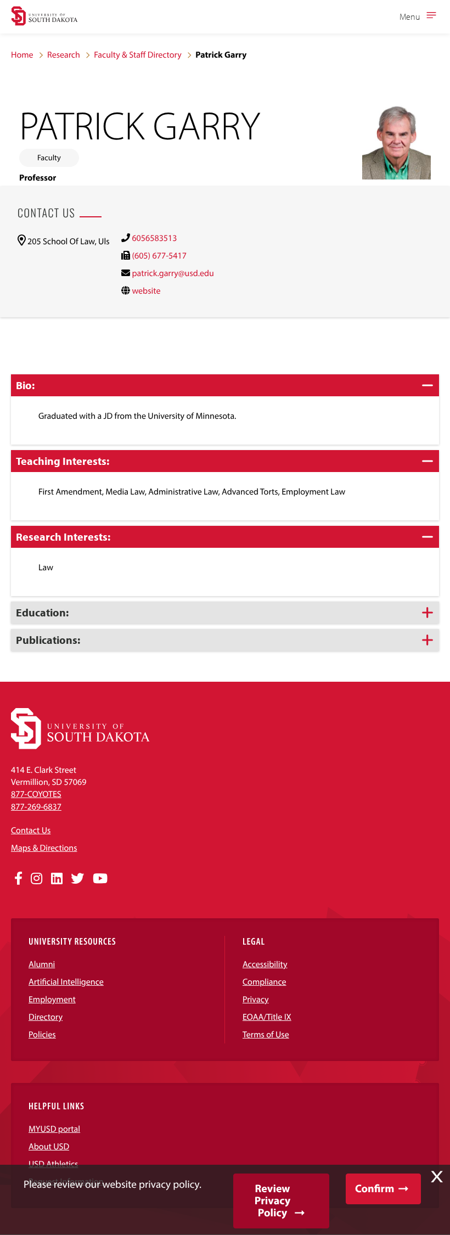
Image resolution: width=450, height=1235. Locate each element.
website (146, 290)
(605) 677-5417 (159, 255)
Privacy (256, 999)
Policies (42, 1034)
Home (22, 54)
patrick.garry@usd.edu (172, 273)
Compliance (264, 981)
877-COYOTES (36, 794)
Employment (52, 999)
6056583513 (154, 238)
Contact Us (30, 830)
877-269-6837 (36, 806)
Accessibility (265, 964)
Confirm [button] (374, 1188)
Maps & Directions (44, 848)
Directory (46, 1017)
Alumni (42, 964)
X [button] (436, 1176)
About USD (49, 1146)
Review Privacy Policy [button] (272, 1201)
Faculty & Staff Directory (138, 54)
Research (63, 54)
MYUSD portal (54, 1129)
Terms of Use (266, 1034)
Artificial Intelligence (66, 981)
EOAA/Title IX (267, 1017)
